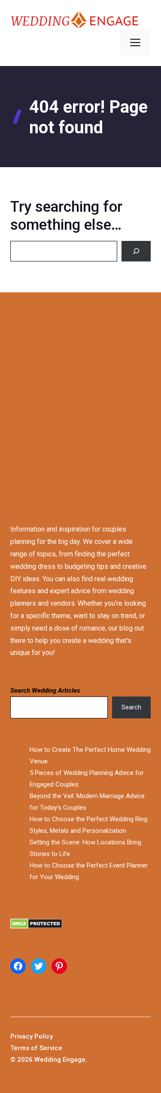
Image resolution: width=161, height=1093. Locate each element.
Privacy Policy (31, 1036)
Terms (20, 1048)
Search (131, 707)
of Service (46, 1048)
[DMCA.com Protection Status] (80, 926)
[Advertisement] (80, 400)
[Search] (136, 251)
